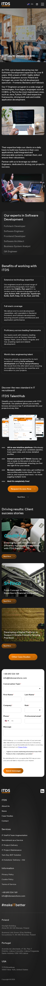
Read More (21, 497)
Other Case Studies (21, 657)
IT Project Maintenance (12, 850)
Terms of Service (9, 884)
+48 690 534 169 (11, 674)
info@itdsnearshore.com (15, 678)
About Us (5, 806)
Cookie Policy (7, 879)
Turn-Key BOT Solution (11, 855)
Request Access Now (21, 489)
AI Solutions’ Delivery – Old (13, 860)
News (4, 811)
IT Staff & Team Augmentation (14, 835)
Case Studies (7, 816)
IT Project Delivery (10, 845)
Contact (5, 821)
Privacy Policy (8, 874)
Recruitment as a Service (12, 840)
